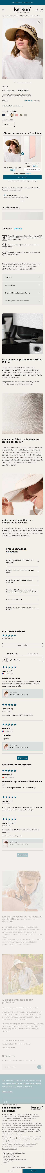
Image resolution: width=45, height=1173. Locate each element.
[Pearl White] (7, 115)
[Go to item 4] (22, 82)
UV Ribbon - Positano (32, 164)
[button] (5, 695)
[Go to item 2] (17, 82)
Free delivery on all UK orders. (14, 1042)
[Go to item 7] (30, 82)
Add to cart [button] (22, 177)
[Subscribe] (39, 1069)
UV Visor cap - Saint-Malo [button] (19, 696)
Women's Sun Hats (12, 16)
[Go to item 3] (20, 82)
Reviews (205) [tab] (12, 655)
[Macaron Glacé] (16, 115)
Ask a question (22, 647)
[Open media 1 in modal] (39, 22)
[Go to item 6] (27, 82)
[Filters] (4, 662)
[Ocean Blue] (3, 115)
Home (3, 16)
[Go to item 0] (15, 82)
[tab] (21, 202)
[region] (22, 199)
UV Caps (21, 16)
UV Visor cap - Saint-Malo (12, 167)
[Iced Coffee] (12, 115)
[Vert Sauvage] (21, 115)
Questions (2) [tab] (33, 655)
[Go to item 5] (25, 82)
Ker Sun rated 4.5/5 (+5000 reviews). (16, 1046)
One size (7, 124)
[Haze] (25, 115)
